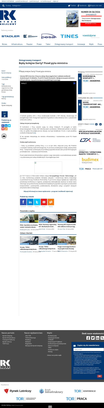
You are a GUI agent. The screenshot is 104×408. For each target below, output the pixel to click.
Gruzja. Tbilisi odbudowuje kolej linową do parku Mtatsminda (28, 249)
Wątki (91, 44)
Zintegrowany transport (64, 44)
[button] (96, 127)
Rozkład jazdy (52, 336)
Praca (100, 44)
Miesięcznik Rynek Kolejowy (33, 346)
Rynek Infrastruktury (9, 338)
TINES (49, 347)
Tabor (48, 44)
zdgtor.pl (55, 1)
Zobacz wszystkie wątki (54, 355)
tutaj (34, 133)
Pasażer (30, 44)
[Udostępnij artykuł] (6, 125)
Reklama (28, 342)
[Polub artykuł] (3, 125)
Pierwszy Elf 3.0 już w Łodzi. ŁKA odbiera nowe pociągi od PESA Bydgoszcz (67, 226)
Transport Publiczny (9, 340)
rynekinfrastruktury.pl (21, 1)
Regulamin (28, 344)
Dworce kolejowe (53, 346)
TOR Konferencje (30, 338)
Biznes (4, 44)
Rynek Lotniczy (7, 342)
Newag (50, 351)
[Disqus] (48, 290)
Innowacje (81, 44)
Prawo (39, 44)
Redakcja (28, 340)
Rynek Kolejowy (7, 336)
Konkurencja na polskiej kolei (57, 344)
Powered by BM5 (19, 405)
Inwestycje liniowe (53, 338)
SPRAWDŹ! (91, 15)
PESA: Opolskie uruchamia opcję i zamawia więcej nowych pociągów (29, 227)
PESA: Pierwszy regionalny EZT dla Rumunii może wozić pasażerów (47, 226)
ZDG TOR (28, 336)
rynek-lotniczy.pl (34, 1)
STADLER (50, 340)
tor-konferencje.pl (46, 1)
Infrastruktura (16, 44)
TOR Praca (6, 344)
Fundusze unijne (53, 350)
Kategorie (16, 5)
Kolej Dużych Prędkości (55, 342)
